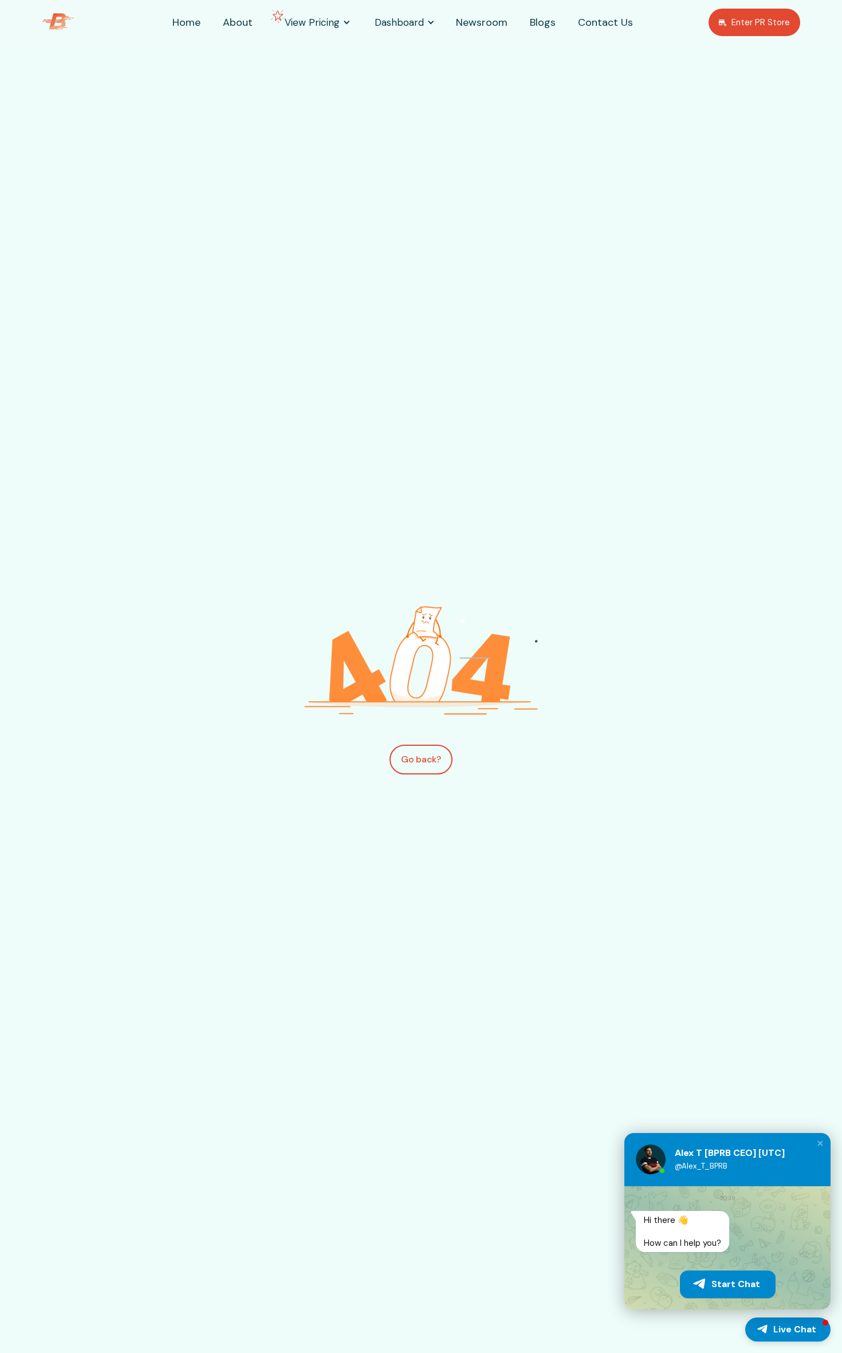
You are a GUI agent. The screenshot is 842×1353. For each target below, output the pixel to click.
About (238, 22)
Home (186, 22)
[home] (74, 22)
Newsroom (481, 22)
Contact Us (605, 22)
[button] (312, 22)
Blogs (543, 22)
